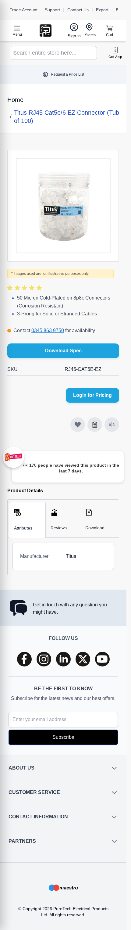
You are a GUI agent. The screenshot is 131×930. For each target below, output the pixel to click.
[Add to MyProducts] (77, 424)
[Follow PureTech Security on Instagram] (44, 661)
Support (52, 9)
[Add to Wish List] (94, 424)
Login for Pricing (92, 395)
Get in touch (46, 606)
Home (15, 99)
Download (94, 527)
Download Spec (63, 350)
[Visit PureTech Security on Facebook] (24, 661)
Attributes (23, 528)
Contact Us (78, 9)
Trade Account (23, 9)
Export (102, 9)
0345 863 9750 (47, 330)
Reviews (59, 527)
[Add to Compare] (111, 424)
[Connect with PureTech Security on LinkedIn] (63, 661)
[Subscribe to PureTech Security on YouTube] (102, 661)
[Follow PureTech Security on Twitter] (83, 661)
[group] (25, 288)
